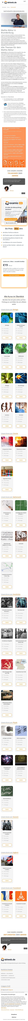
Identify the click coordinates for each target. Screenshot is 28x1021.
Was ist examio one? (11, 223)
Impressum (3, 973)
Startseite (4, 7)
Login (24, 1)
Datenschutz (11, 975)
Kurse (8, 7)
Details (7, 337)
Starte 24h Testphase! (14, 275)
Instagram (10, 989)
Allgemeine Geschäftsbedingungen (8, 977)
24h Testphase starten (11, 219)
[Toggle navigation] (2, 2)
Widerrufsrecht (4, 975)
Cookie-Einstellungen (5, 979)
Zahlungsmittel (10, 973)
